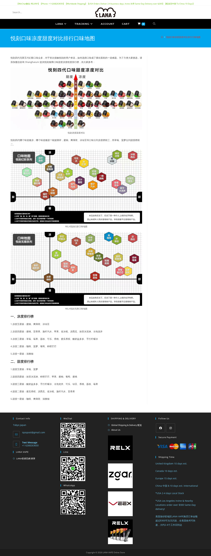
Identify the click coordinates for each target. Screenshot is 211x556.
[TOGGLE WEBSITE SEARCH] (154, 24)
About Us (115, 429)
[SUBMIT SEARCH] (37, 12)
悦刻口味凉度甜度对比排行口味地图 (183, 37)
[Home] (162, 37)
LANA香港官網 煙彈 (25, 458)
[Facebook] (160, 427)
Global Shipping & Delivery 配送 (126, 425)
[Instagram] (170, 427)
